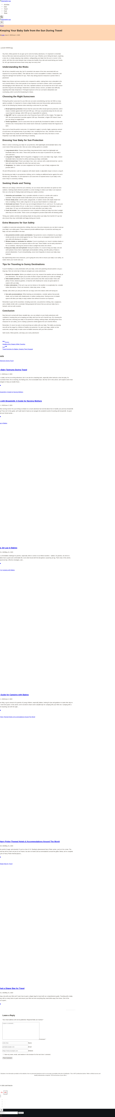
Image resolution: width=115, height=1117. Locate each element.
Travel (6, 9)
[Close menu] (0, 1096)
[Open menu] (2, 22)
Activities (6, 4)
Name (30, 1043)
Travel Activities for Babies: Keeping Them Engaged (18, 348)
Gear (5, 6)
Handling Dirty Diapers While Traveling (14, 343)
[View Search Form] (1, 16)
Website (30, 1051)
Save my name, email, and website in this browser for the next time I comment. (27, 1054)
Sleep (5, 13)
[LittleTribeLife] (5, 1)
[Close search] (1, 1110)
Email (30, 1047)
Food (5, 11)
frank (3, 35)
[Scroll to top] (1, 1092)
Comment (42, 1039)
